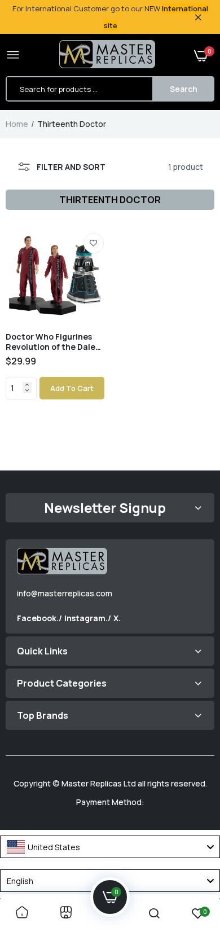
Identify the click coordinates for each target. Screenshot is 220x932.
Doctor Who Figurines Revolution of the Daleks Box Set (55, 342)
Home (17, 123)
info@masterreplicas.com (64, 593)
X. (117, 618)
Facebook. (38, 618)
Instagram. (86, 618)
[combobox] (110, 847)
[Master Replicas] (107, 55)
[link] (93, 243)
